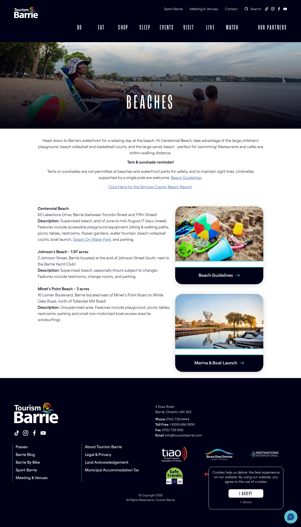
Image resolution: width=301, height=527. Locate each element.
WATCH (232, 27)
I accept (245, 494)
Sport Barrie (173, 9)
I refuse (246, 502)
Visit (188, 27)
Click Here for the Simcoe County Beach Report (150, 187)
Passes (22, 447)
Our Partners (272, 27)
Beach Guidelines (186, 178)
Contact (231, 9)
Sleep (144, 27)
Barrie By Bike (28, 463)
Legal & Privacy (98, 455)
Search (255, 9)
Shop (123, 27)
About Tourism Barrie (103, 447)
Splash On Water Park (92, 240)
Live (210, 27)
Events (167, 27)
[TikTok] (266, 9)
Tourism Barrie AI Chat (290, 516)
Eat (101, 27)
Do (79, 27)
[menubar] (156, 28)
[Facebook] (279, 9)
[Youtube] (285, 9)
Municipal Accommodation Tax (112, 470)
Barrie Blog (25, 455)
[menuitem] (80, 28)
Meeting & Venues (204, 9)
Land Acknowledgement (106, 463)
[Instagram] (273, 9)
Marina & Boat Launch (215, 363)
